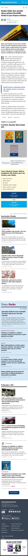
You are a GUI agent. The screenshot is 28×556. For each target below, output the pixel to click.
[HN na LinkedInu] (15, 511)
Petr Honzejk (8, 443)
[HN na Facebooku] (11, 511)
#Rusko (4, 117)
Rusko (12, 304)
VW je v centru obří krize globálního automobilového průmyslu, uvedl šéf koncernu (13, 427)
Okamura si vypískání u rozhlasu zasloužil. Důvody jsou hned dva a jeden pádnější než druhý (13, 334)
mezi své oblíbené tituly (16, 162)
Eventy (3, 538)
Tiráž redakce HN (5, 526)
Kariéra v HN (4, 530)
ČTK (8, 19)
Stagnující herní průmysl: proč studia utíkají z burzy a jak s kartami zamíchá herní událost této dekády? (14, 475)
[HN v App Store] (15, 518)
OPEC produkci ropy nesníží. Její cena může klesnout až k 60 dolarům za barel (14, 233)
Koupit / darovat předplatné (7, 536)
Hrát (9, 140)
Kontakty (3, 523)
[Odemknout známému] (26, 7)
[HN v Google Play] (6, 518)
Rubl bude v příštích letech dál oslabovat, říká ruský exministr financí (12, 282)
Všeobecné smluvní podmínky (17, 530)
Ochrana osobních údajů (16, 523)
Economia (4, 528)
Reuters (23, 39)
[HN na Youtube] (19, 511)
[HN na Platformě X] (9, 511)
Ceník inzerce (4, 532)
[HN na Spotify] (17, 511)
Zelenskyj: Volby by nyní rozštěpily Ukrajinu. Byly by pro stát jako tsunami (14, 313)
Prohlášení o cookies (15, 526)
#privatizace (16, 117)
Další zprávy (14, 492)
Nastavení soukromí (15, 528)
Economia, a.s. (10, 504)
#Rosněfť (10, 117)
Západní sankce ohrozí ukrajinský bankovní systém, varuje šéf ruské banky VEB (12, 257)
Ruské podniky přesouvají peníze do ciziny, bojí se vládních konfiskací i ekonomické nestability (12, 373)
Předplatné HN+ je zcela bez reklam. (20, 213)
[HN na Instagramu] (13, 511)
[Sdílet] (23, 7)
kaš (10, 19)
